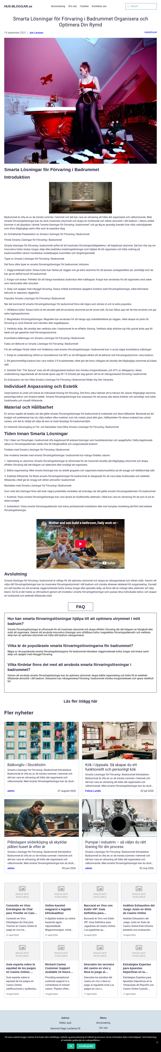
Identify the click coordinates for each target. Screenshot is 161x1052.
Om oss (72, 6)
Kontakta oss (99, 6)
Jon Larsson (36, 32)
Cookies (84, 6)
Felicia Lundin (93, 790)
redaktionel (150, 32)
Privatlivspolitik (86, 1046)
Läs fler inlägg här (80, 701)
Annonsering (58, 6)
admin (10, 790)
